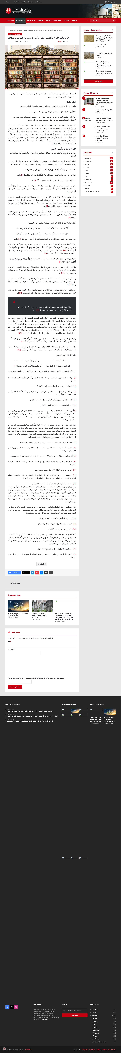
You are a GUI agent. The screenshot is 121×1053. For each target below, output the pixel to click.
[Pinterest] (37, 572)
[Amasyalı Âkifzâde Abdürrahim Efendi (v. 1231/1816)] (42, 606)
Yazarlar (30, 2)
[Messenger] (41, 572)
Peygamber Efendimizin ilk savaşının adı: (36, 678)
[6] (69, 217)
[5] (46, 206)
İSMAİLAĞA (28, 1049)
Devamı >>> (44, 1019)
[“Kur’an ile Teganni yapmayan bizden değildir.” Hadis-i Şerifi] (89, 64)
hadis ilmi (42, 564)
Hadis (10, 34)
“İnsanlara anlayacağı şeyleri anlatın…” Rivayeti (104, 72)
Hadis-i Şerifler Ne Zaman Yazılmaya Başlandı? (102, 138)
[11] (60, 262)
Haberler (87, 188)
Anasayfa (9, 2)
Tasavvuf (88, 161)
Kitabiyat (88, 179)
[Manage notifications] (4, 1048)
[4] (70, 192)
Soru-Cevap (31, 20)
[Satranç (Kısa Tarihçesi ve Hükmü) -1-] (66, 716)
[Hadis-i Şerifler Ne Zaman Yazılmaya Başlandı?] (89, 138)
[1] (53, 143)
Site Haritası (38, 2)
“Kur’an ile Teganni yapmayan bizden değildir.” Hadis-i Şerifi (103, 64)
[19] (15, 366)
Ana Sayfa (10, 20)
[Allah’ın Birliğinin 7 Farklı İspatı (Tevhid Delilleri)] (18, 606)
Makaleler (19, 20)
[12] (62, 273)
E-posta (11, 649)
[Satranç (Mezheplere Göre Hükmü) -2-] (83, 711)
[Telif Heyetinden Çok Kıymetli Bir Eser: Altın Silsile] (66, 711)
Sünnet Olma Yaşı (102, 45)
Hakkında (17, 2)
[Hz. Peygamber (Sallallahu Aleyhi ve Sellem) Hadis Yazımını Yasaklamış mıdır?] (83, 859)
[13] (70, 284)
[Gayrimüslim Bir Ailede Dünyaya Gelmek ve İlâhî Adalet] (75, 716)
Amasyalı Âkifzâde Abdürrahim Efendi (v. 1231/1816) (39, 615)
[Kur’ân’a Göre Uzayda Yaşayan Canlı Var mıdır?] (89, 120)
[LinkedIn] (32, 572)
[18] (19, 350)
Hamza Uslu (13, 42)
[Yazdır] (51, 572)
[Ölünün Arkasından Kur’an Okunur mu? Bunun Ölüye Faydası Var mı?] (89, 101)
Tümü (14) (98, 81)
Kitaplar (40, 20)
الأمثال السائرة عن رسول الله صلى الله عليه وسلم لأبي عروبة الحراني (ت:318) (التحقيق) (104, 38)
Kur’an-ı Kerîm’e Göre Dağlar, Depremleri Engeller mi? (103, 129)
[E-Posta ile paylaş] (46, 572)
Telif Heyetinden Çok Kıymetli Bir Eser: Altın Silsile (96, 719)
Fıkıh (86, 170)
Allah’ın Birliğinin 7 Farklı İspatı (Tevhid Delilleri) (18, 614)
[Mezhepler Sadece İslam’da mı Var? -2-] (66, 928)
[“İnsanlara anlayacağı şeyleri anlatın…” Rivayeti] (89, 73)
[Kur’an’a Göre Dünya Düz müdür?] (89, 112)
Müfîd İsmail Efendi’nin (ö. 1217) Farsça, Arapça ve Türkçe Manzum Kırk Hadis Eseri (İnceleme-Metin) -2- (64, 616)
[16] (20, 333)
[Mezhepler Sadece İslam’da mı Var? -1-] (83, 785)
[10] (74, 461)
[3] (35, 180)
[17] (22, 341)
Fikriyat (87, 176)
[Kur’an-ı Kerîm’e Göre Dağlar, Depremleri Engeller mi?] (89, 129)
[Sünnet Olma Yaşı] (89, 47)
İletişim (24, 2)
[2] (22, 175)
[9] (64, 250)
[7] (17, 234)
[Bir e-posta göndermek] (17, 42)
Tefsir (87, 167)
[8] (19, 239)
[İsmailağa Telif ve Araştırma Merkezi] (19, 11)
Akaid (87, 164)
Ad (9, 641)
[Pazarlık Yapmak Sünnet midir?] (89, 55)
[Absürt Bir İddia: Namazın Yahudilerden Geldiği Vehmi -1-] (75, 928)
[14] (20, 293)
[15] (37, 310)
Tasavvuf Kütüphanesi (53, 20)
